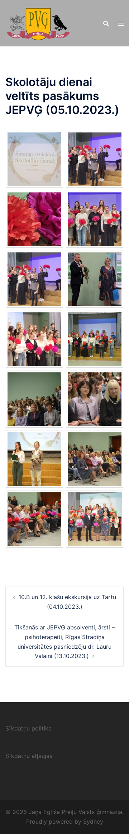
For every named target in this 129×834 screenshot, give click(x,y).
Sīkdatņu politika (28, 728)
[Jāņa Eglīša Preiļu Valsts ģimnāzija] (38, 22)
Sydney (93, 821)
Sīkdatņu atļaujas (28, 755)
